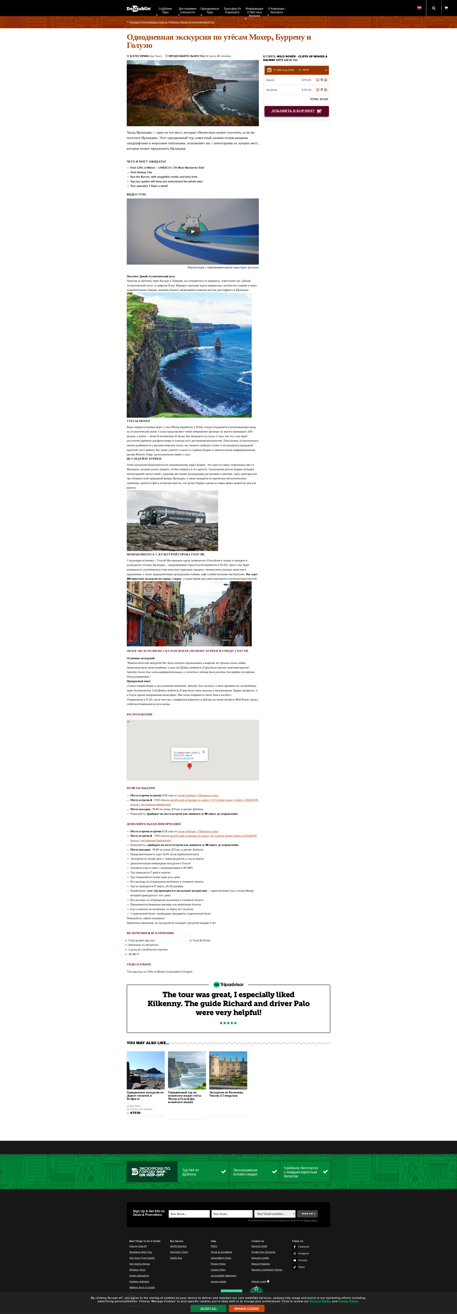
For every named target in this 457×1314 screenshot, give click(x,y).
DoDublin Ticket (179, 1252)
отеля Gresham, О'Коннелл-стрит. (198, 795)
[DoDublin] (139, 3)
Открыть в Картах (184, 758)
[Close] (203, 752)
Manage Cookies (246, 1308)
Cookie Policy (218, 1270)
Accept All (208, 1308)
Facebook (303, 1247)
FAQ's (214, 1246)
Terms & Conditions (221, 1252)
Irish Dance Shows (139, 1264)
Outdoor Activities (139, 1281)
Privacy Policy (218, 1264)
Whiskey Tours (137, 1270)
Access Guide (218, 1281)
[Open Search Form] (433, 8)
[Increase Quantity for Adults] (325, 80)
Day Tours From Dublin (142, 1258)
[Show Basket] (449, 8)
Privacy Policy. (311, 1221)
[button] (193, 231)
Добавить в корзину (294, 111)
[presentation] (146, 1086)
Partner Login (259, 1281)
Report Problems (261, 1264)
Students (271, 90)
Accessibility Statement (223, 1275)
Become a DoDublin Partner (267, 1270)
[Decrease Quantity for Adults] (317, 80)
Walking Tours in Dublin (142, 1287)
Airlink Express (178, 1246)
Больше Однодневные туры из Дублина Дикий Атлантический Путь (172, 22)
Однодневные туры (210, 10)
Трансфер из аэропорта (233, 10)
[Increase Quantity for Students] (325, 90)
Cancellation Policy (221, 1258)
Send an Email (259, 1246)
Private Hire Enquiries (263, 1252)
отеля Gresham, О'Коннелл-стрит (198, 831)
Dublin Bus (176, 1258)
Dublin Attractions (139, 1275)
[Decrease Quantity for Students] (317, 90)
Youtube (302, 1260)
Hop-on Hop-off (138, 1246)
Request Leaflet (260, 1258)
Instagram (303, 1253)
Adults (270, 80)
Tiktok (301, 1267)
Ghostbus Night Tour (140, 1252)
